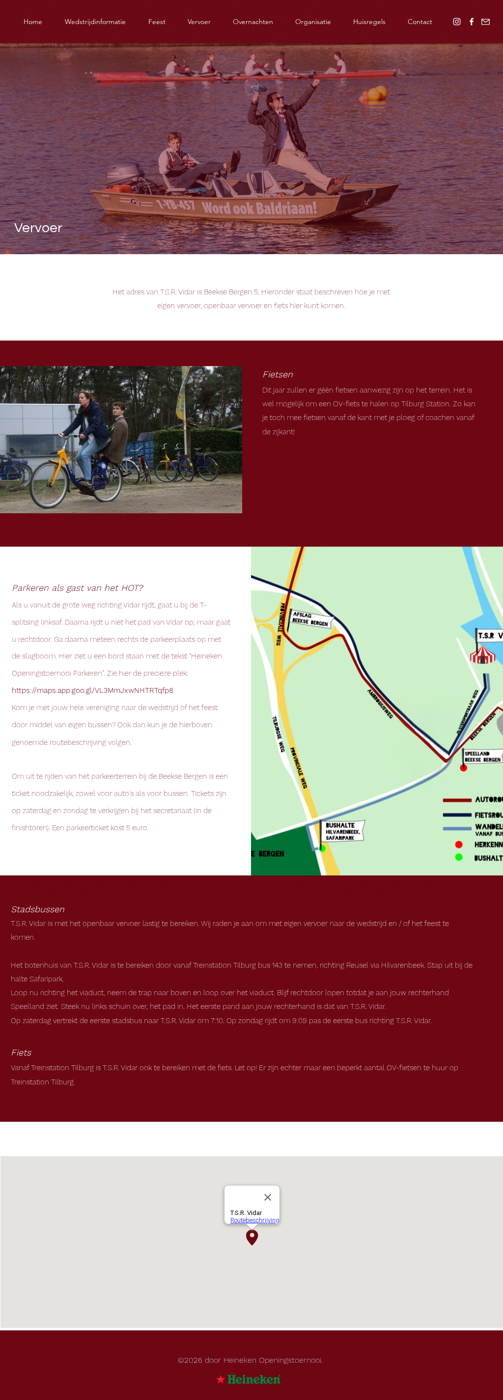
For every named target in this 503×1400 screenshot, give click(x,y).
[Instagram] (457, 21)
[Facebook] (471, 21)
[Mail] (485, 21)
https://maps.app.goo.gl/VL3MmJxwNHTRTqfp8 (92, 690)
